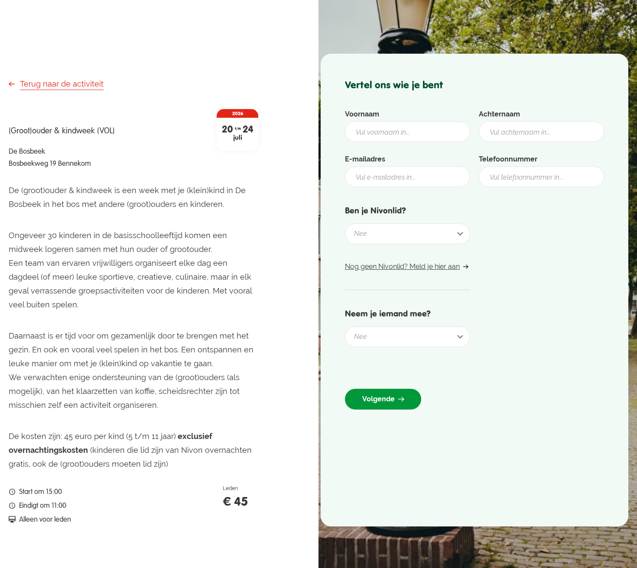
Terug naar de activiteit (62, 83)
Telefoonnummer (508, 159)
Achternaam (499, 114)
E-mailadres (365, 159)
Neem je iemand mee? (388, 313)
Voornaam (362, 114)
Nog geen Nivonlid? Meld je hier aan (402, 266)
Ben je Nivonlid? (375, 210)
